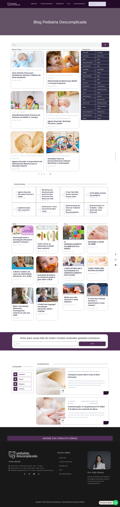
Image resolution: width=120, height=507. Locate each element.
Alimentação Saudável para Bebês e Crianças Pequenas (62, 82)
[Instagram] (115, 259)
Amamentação (51, 118)
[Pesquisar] (109, 4)
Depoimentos (60, 3)
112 (50, 174)
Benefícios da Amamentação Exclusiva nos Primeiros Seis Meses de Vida (47, 194)
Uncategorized (21, 112)
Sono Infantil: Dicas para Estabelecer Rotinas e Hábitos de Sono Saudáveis (26, 75)
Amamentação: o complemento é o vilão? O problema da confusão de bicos (86, 407)
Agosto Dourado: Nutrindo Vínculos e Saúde (59, 122)
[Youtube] (115, 265)
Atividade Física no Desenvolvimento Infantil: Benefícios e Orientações (59, 160)
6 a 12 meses (27, 70)
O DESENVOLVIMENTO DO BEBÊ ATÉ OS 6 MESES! (73, 245)
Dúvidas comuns (55, 155)
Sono (40, 70)
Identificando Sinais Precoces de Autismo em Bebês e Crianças (26, 116)
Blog (68, 3)
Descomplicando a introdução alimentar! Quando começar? (22, 239)
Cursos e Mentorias (46, 3)
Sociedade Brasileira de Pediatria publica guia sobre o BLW (46, 277)
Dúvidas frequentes (65, 155)
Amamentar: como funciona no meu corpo (49, 209)
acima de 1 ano (34, 70)
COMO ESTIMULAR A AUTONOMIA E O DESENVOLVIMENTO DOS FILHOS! (73, 271)
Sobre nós (34, 3)
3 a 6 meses (21, 70)
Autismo (14, 112)
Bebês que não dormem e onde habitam (71, 299)
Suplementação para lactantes (24, 209)
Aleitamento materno (72, 115)
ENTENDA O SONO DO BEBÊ (96, 243)
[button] (22, 374)
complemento (85, 371)
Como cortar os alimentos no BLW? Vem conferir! (46, 246)
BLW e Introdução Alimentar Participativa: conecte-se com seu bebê (21, 310)
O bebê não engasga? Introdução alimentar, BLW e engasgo (47, 307)
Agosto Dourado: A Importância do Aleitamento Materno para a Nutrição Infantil (27, 163)
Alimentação (51, 78)
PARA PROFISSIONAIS (79, 3)
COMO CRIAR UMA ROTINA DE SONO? (96, 269)
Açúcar (70, 75)
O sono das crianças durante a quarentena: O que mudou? (96, 301)
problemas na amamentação (63, 118)
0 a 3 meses (15, 70)
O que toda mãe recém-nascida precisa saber (72, 194)
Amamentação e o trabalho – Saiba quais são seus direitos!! (97, 208)
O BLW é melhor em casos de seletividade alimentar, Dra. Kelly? (22, 274)
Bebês (49, 155)
